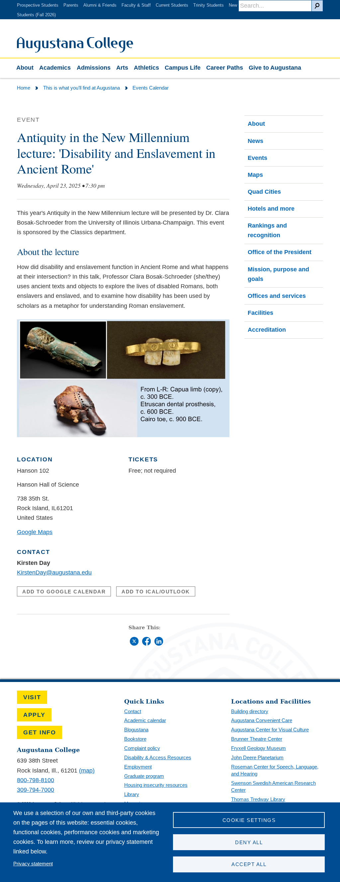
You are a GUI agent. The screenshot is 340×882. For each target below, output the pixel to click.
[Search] (317, 6)
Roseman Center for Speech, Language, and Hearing (274, 770)
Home (23, 88)
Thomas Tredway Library (258, 799)
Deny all (249, 842)
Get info (39, 732)
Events (257, 158)
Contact (132, 711)
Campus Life (183, 67)
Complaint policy (142, 748)
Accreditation (267, 329)
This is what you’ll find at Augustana (81, 88)
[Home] (75, 50)
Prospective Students (37, 5)
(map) (87, 770)
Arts (122, 67)
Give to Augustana (275, 67)
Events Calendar (150, 88)
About (25, 67)
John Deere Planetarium (257, 757)
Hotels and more (271, 208)
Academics (55, 67)
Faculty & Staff (136, 5)
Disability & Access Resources (157, 757)
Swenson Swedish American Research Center (273, 786)
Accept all (248, 864)
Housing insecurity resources (156, 785)
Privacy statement (33, 863)
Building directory (249, 711)
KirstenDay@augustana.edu (54, 572)
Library (131, 794)
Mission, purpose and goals (278, 274)
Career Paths (224, 67)
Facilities (260, 312)
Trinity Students (208, 5)
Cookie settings (249, 820)
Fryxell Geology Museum (258, 748)
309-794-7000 (35, 789)
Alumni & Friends (100, 5)
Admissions (94, 67)
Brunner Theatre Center (256, 739)
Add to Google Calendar (64, 591)
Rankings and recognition (267, 230)
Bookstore (135, 739)
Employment (138, 767)
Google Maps (34, 532)
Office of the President (279, 252)
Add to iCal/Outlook (156, 591)
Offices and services (277, 296)
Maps (255, 174)
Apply (34, 715)
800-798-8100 (35, 780)
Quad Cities (264, 191)
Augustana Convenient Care (261, 720)
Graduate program (144, 776)
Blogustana (136, 729)
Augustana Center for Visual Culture (270, 729)
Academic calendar (145, 720)
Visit (32, 697)
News (255, 141)
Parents (70, 5)
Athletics (146, 67)
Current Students (172, 5)
